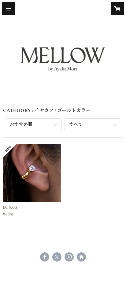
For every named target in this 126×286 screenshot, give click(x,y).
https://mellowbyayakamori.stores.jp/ (81, 257)
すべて (76, 124)
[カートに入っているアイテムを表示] (117, 8)
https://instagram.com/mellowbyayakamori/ (69, 257)
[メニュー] (8, 8)
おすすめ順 (20, 124)
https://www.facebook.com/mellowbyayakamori (44, 257)
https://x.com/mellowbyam (56, 257)
